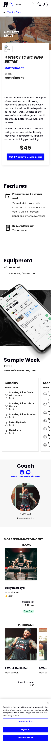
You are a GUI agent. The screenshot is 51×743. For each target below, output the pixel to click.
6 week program (26, 682)
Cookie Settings (26, 721)
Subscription (28, 601)
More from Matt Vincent (25, 476)
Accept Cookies (25, 737)
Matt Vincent (14, 68)
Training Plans (14, 12)
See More (26, 574)
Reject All (25, 729)
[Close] (47, 703)
